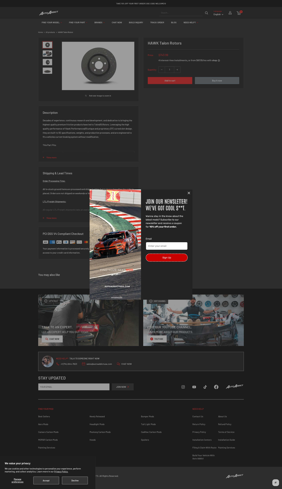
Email (149, 238)
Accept (46, 480)
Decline (75, 480)
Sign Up (166, 257)
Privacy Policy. (61, 471)
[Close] (188, 193)
